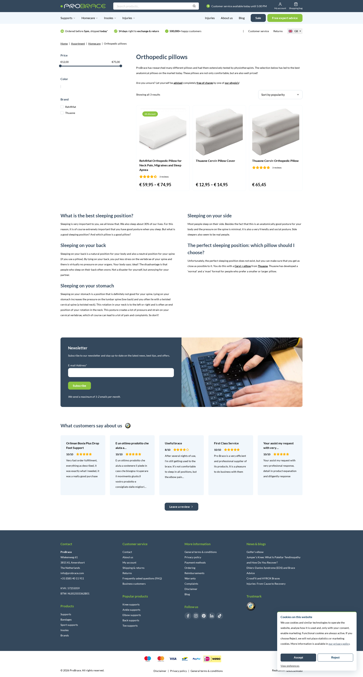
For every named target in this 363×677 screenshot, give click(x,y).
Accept (298, 657)
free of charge (205, 82)
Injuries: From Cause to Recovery (266, 583)
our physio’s (232, 82)
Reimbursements (194, 573)
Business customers (134, 583)
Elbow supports (132, 615)
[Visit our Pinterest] (203, 615)
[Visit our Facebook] (188, 615)
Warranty (190, 578)
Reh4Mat (70, 106)
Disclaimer (191, 589)
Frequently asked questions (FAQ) (142, 578)
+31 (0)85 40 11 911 (72, 578)
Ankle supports (131, 609)
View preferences (290, 666)
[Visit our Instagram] (195, 615)
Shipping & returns (133, 567)
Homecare (88, 18)
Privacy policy (193, 557)
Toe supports (130, 625)
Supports (66, 18)
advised (178, 82)
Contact (127, 551)
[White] (60, 86)
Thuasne (70, 112)
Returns (278, 31)
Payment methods (195, 562)
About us (227, 18)
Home (64, 43)
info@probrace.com (72, 573)
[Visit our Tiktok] (219, 615)
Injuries (127, 18)
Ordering (190, 567)
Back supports (131, 620)
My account (129, 562)
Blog (242, 18)
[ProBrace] (83, 6)
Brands (64, 635)
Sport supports (69, 624)
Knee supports (131, 604)
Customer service (258, 31)
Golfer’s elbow (255, 551)
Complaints (191, 583)
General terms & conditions (201, 551)
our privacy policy (339, 643)
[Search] (194, 6)
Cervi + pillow (243, 266)
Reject (335, 657)
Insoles (108, 18)
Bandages (66, 619)
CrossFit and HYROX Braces (263, 578)
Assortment (78, 43)
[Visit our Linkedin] (211, 615)
